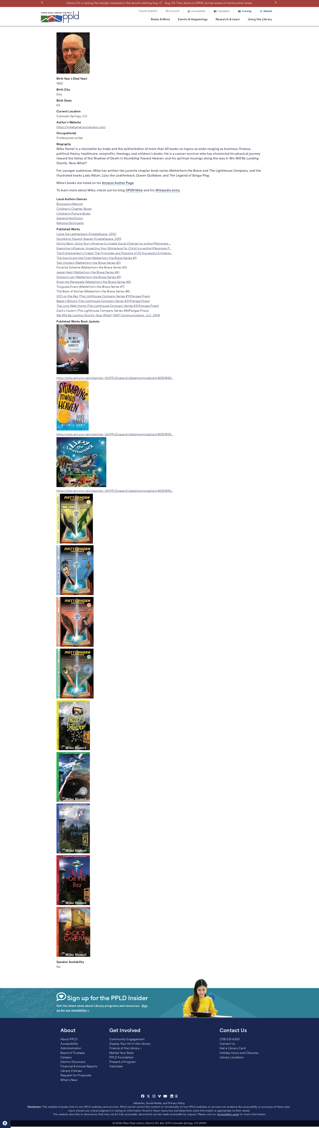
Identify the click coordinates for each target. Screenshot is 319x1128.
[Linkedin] (171, 1096)
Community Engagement (127, 1039)
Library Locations (232, 1057)
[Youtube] (165, 1096)
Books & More (160, 19)
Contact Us (227, 1044)
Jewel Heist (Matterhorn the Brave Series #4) (87, 272)
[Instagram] (155, 1096)
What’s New (68, 1080)
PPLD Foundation (121, 1057)
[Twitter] (148, 1096)
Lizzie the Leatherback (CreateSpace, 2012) (86, 234)
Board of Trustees (72, 1053)
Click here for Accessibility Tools (5, 1123)
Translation (224, 11)
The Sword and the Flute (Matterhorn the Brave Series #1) (96, 258)
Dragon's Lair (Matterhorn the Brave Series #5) (88, 277)
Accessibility (198, 11)
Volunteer (116, 1066)
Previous (42, 2)
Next (276, 2)
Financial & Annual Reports (78, 1066)
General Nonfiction (69, 218)
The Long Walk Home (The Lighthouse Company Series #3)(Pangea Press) (107, 306)
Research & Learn (228, 19)
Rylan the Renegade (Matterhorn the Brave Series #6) (93, 282)
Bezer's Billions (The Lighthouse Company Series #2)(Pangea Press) (103, 301)
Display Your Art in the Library (130, 1044)
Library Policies (71, 1071)
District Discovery (73, 1062)
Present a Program (122, 1062)
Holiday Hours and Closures (239, 1053)
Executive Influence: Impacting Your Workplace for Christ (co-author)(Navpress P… (113, 248)
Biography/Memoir (69, 204)
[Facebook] (143, 1096)
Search (268, 11)
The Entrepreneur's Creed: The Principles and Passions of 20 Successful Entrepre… (114, 253)
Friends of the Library (124, 1048)
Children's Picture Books (73, 214)
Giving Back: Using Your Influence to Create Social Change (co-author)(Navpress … (113, 244)
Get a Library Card (233, 1048)
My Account (172, 11)
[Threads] (176, 1096)
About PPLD (68, 1039)
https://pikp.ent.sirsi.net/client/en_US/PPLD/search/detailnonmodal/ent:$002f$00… (114, 378)
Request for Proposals (75, 1075)
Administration (70, 1048)
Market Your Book (121, 1053)
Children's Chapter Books (74, 209)
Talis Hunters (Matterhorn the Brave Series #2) (88, 263)
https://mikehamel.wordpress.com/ (81, 127)
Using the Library (260, 19)
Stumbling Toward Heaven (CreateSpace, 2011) (88, 239)
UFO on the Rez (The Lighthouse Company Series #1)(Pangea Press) (103, 296)
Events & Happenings (193, 19)
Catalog (247, 11)
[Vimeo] (159, 1096)
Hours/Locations (148, 11)
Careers (66, 1057)
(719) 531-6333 (230, 1039)
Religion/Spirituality (70, 223)
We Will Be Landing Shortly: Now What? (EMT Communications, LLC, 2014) (108, 315)
